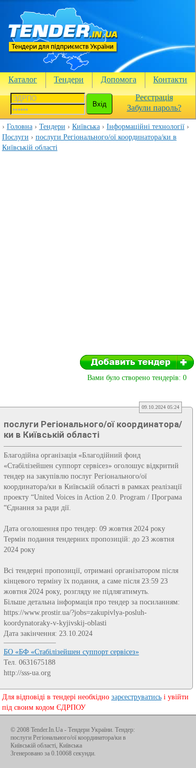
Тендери (69, 79)
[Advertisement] (98, 256)
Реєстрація (154, 97)
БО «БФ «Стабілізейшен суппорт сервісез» (71, 652)
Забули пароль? (154, 107)
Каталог (22, 79)
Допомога (118, 79)
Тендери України (90, 729)
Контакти (170, 79)
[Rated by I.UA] (163, 731)
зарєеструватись (136, 697)
